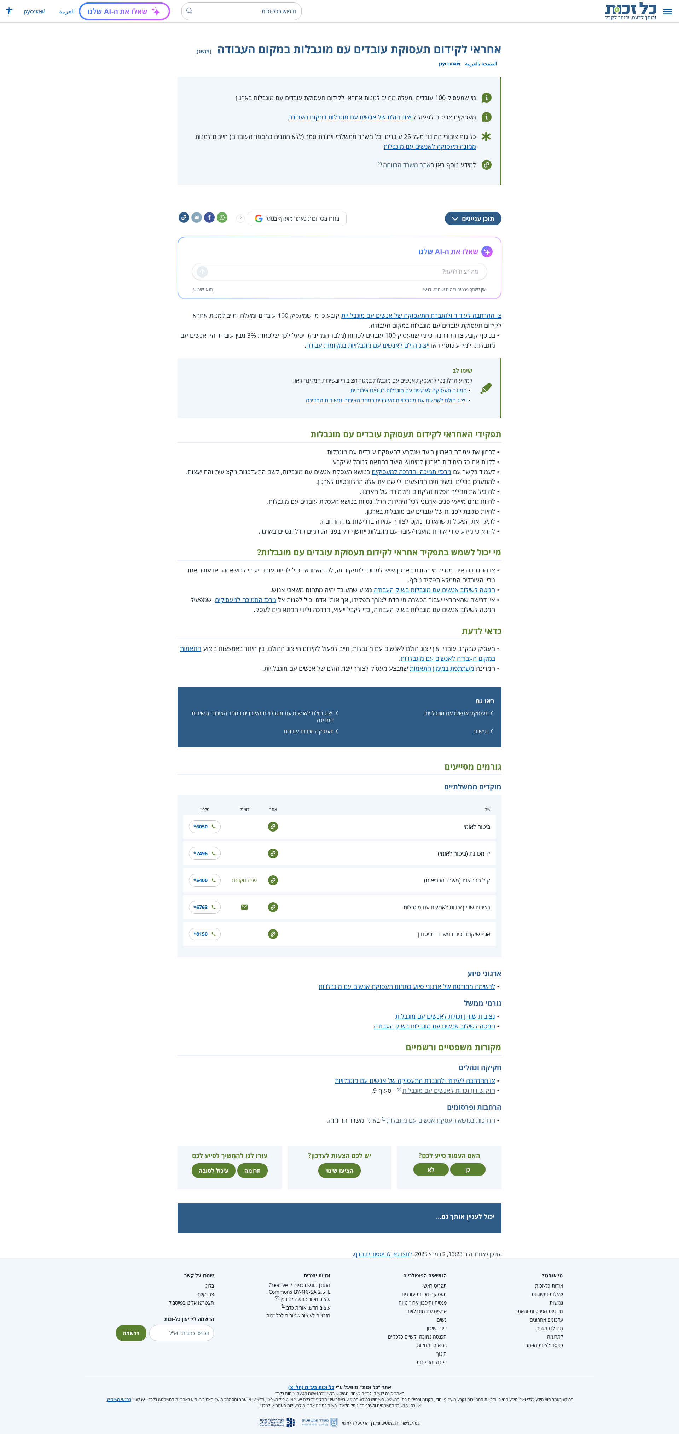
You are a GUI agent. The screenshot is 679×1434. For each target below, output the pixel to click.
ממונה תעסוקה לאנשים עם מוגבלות (430, 146)
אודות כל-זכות (549, 1285)
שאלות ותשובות (547, 1294)
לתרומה (555, 1336)
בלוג (209, 1285)
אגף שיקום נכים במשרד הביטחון (454, 934)
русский (35, 11)
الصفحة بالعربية (481, 63)
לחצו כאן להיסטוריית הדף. (382, 1254)
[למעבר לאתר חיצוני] (273, 826)
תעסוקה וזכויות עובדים (309, 731)
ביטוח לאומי (477, 826)
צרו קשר (205, 1294)
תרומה (252, 1170)
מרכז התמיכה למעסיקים (245, 599)
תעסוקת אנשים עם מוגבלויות (456, 713)
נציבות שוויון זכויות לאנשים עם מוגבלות (447, 907)
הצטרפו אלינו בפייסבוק (191, 1302)
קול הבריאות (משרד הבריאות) (457, 880)
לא (431, 1169)
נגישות (481, 731)
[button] (667, 11)
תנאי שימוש (203, 290)
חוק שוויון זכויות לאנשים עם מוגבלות (448, 1090)
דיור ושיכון (437, 1328)
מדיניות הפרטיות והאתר (539, 1311)
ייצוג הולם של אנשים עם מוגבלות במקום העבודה (350, 117)
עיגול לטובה (213, 1170)
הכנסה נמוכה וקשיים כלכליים (417, 1336)
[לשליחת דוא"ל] (244, 906)
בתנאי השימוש (119, 1400)
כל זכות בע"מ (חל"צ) (311, 1387)
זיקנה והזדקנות (432, 1362)
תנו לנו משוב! (549, 1328)
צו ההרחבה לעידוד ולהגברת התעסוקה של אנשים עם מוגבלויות (421, 315)
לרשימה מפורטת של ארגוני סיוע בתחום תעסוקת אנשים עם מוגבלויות (407, 986)
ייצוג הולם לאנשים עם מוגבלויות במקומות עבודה (367, 345)
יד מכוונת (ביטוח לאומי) (464, 853)
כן (467, 1169)
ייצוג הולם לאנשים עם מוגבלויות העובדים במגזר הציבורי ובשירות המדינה (386, 400)
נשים (442, 1319)
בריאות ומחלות (432, 1345)
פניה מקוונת (244, 880)
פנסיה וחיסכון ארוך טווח (423, 1302)
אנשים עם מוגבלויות (426, 1311)
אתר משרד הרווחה (407, 165)
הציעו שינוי (339, 1170)
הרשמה (131, 1333)
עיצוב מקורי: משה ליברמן (305, 1299)
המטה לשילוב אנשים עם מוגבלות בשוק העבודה (434, 589)
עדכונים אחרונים (546, 1319)
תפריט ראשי (435, 1285)
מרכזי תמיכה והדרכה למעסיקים (411, 471)
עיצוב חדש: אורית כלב (308, 1307)
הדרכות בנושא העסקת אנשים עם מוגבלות (441, 1120)
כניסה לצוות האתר (544, 1345)
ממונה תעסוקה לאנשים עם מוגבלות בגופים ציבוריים (408, 390)
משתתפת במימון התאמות (442, 668)
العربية (67, 11)
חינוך (441, 1353)
